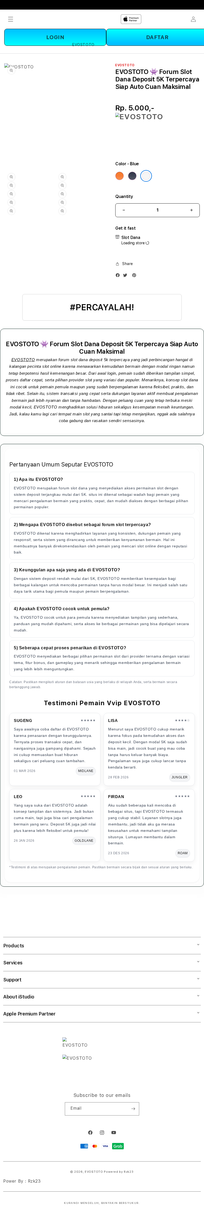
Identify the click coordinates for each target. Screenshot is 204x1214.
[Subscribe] (133, 1109)
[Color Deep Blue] (132, 176)
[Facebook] (119, 276)
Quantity (124, 196)
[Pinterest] (135, 276)
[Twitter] (126, 276)
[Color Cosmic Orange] (119, 176)
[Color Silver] (146, 176)
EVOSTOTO (23, 359)
